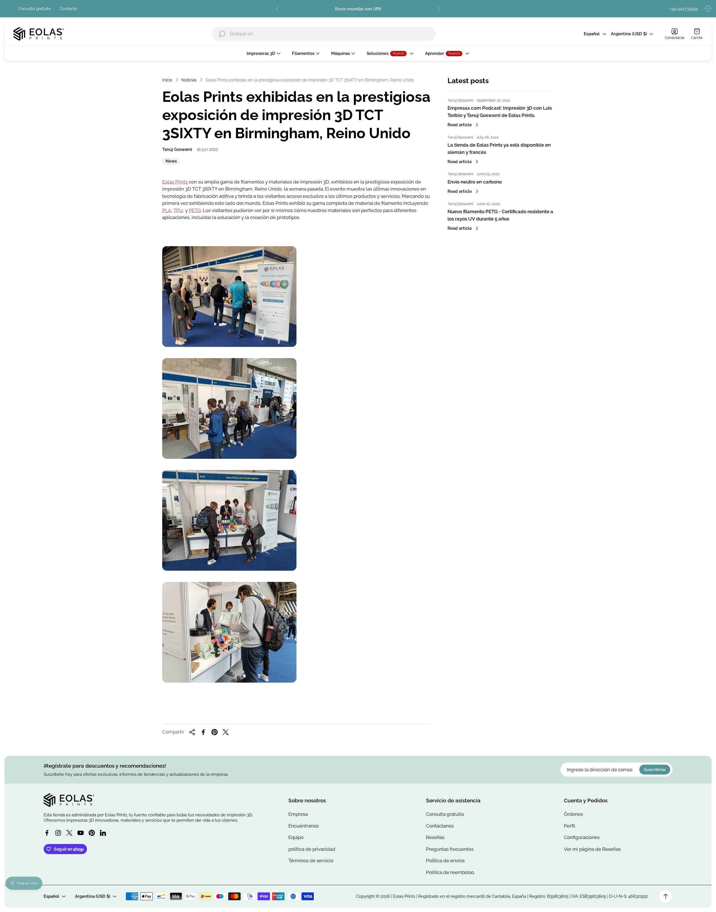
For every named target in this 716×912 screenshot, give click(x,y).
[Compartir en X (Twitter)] (225, 732)
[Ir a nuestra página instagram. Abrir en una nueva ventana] (58, 832)
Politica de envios (445, 860)
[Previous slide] (277, 8)
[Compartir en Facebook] (203, 732)
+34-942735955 (684, 8)
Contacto (68, 8)
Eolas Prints (175, 182)
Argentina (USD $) (629, 34)
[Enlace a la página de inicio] (69, 800)
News (171, 161)
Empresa (298, 814)
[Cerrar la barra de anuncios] (708, 8)
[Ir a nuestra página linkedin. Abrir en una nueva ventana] (103, 832)
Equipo (295, 837)
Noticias (189, 79)
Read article (459, 124)
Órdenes (573, 814)
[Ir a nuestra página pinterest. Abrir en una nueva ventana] (91, 832)
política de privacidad (311, 849)
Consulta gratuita (34, 8)
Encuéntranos (303, 826)
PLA (166, 210)
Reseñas (435, 837)
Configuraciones (582, 837)
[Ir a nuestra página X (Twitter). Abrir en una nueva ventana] (69, 832)
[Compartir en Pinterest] (214, 732)
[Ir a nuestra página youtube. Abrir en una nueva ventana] (80, 832)
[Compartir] (192, 732)
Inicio (167, 79)
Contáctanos (440, 826)
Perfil (569, 826)
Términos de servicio (310, 860)
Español (592, 34)
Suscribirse (655, 769)
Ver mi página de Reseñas (592, 849)
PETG (195, 210)
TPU (178, 210)
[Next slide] (438, 8)
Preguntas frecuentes (450, 849)
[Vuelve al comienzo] (665, 896)
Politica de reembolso (450, 872)
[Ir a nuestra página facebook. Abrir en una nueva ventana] (47, 832)
